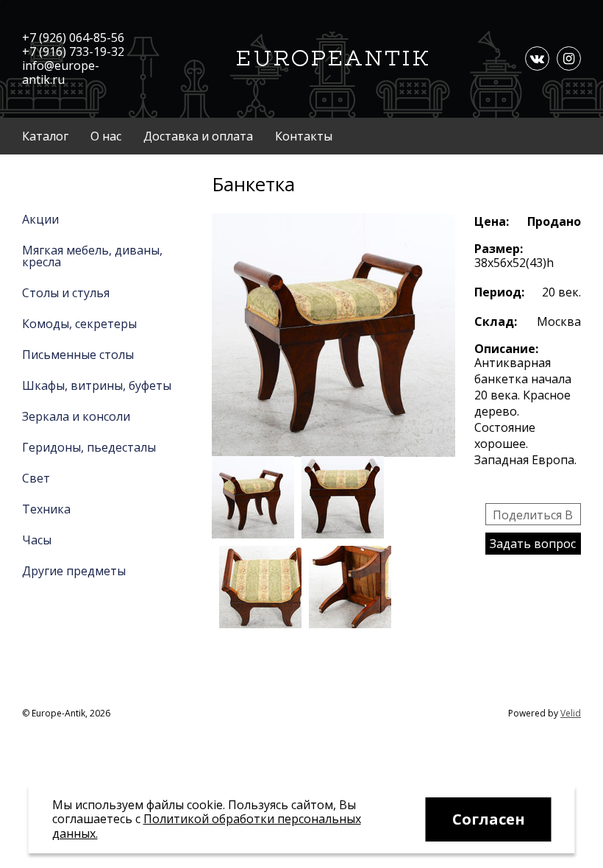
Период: (499, 292)
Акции (40, 219)
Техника (46, 509)
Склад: (495, 321)
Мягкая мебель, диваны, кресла (92, 256)
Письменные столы (78, 354)
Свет (36, 478)
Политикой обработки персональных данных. (206, 826)
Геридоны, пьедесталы (89, 447)
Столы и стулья (66, 293)
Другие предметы (74, 571)
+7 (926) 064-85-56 (73, 37)
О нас (105, 136)
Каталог (45, 136)
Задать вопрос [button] (533, 544)
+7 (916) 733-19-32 (73, 51)
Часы (36, 540)
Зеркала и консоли (76, 416)
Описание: (506, 349)
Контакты (303, 136)
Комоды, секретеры (79, 324)
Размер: (498, 249)
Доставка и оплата (198, 136)
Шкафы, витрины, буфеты (96, 385)
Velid (570, 713)
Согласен (488, 819)
